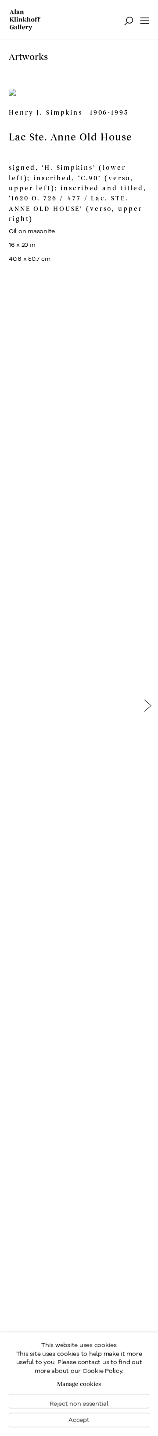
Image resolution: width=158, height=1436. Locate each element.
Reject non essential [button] (79, 1404)
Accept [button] (78, 1420)
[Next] (147, 708)
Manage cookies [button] (79, 1384)
